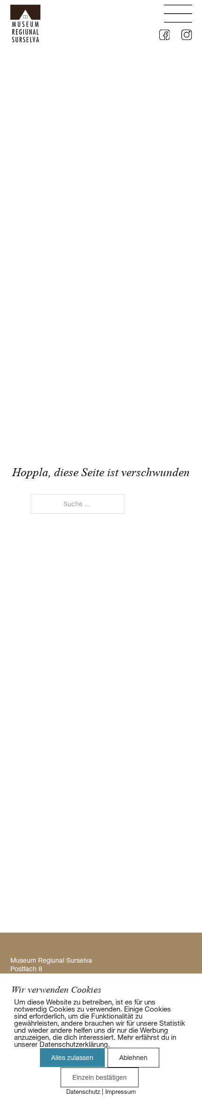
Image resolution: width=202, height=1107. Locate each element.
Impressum (120, 1091)
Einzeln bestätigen (99, 1077)
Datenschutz (83, 1091)
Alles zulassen (72, 1057)
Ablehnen (133, 1057)
